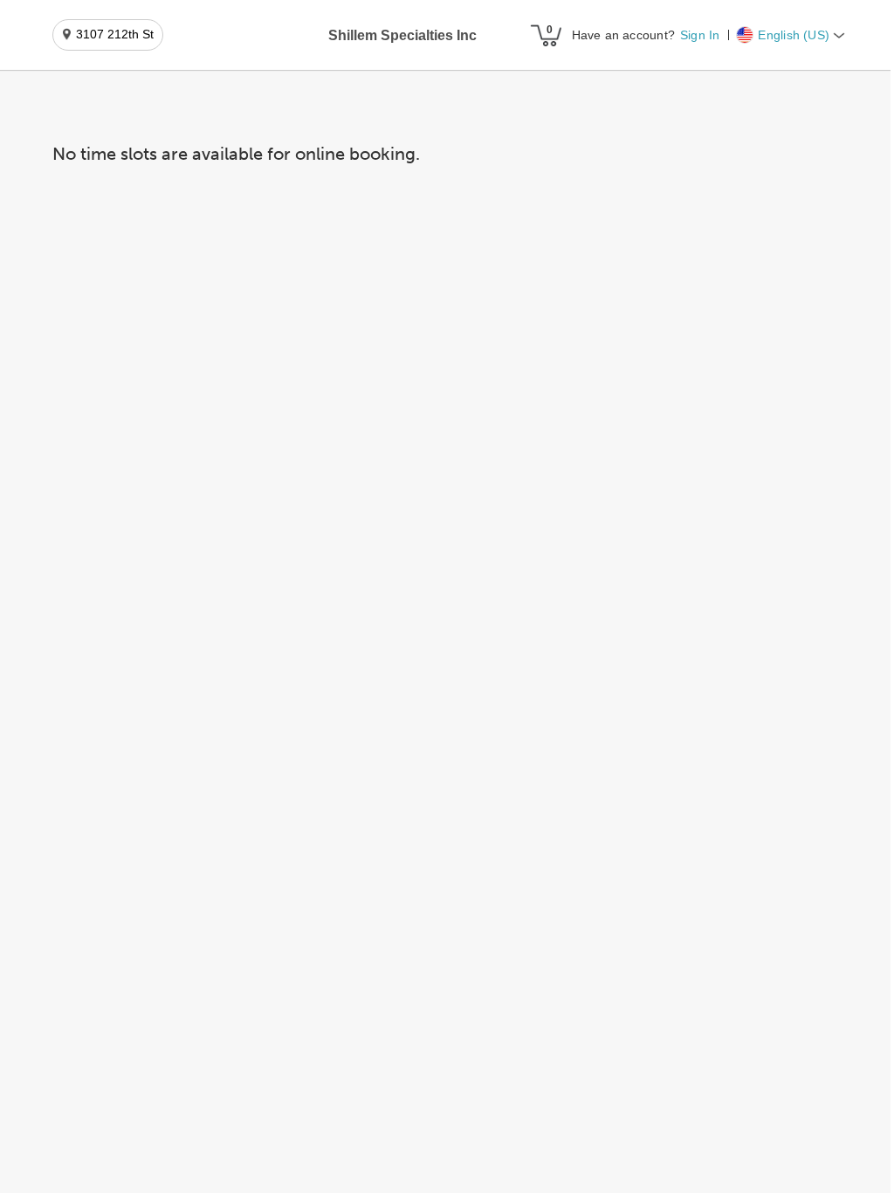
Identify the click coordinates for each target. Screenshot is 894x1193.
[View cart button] (545, 35)
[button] (402, 36)
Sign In (699, 35)
